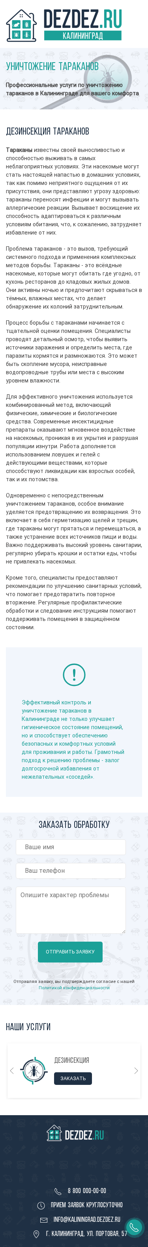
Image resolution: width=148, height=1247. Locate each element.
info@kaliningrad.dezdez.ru (86, 1219)
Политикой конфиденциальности (74, 987)
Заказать (73, 1078)
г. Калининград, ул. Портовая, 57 (85, 1234)
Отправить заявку (70, 952)
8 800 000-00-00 (86, 1191)
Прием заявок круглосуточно (86, 1205)
